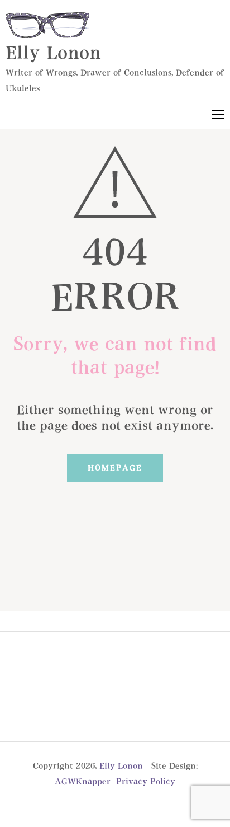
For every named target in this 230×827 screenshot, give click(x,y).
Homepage (115, 468)
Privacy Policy (145, 782)
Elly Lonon (53, 54)
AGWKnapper (83, 782)
